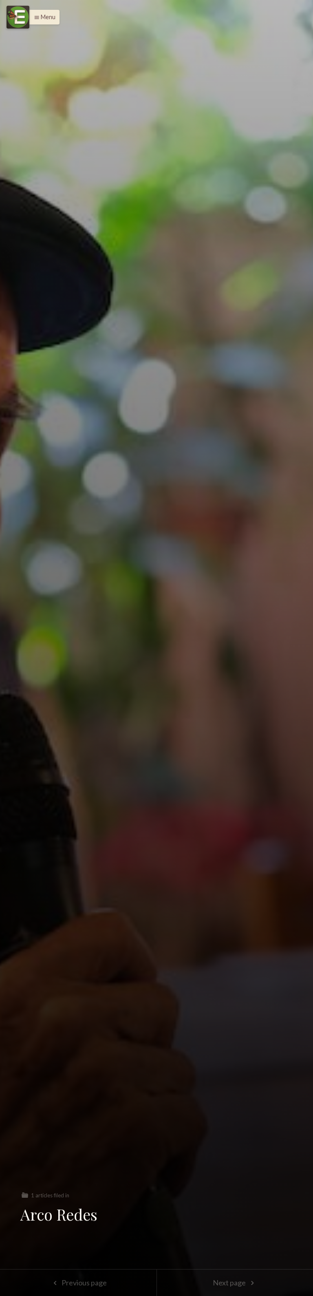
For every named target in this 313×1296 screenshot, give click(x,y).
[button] (43, 17)
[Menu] (18, 17)
